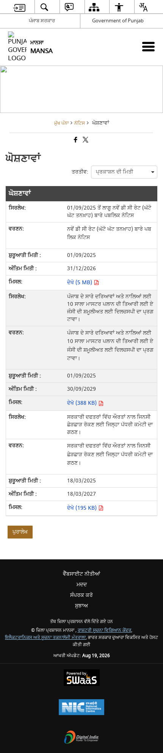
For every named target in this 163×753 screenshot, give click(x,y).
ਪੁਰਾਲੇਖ (20, 532)
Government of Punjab (118, 20)
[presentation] (124, 172)
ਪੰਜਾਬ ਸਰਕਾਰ (42, 20)
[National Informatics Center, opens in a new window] (81, 708)
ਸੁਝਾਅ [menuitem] (81, 606)
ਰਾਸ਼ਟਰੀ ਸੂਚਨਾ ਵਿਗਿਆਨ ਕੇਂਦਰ (104, 630)
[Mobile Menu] (148, 46)
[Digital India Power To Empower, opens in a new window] (81, 738)
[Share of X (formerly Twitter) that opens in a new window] (85, 140)
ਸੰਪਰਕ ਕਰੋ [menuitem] (81, 595)
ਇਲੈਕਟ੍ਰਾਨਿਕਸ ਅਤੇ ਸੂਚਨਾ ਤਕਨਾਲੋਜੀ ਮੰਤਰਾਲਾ (45, 637)
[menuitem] (19, 7)
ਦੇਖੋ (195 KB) (82, 508)
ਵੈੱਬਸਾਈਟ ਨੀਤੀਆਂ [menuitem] (81, 574)
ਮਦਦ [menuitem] (82, 585)
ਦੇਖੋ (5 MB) (80, 282)
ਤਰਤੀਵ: (80, 172)
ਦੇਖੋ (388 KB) (82, 403)
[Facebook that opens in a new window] (75, 140)
